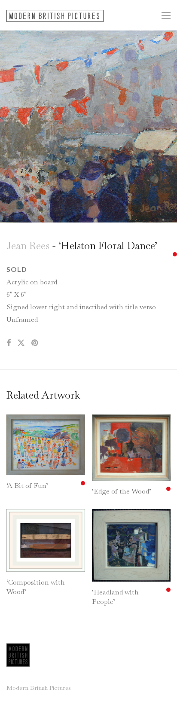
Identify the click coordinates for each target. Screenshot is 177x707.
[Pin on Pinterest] (35, 343)
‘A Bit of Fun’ (27, 485)
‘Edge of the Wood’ (121, 491)
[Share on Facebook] (8, 343)
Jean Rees (27, 245)
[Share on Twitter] (21, 343)
